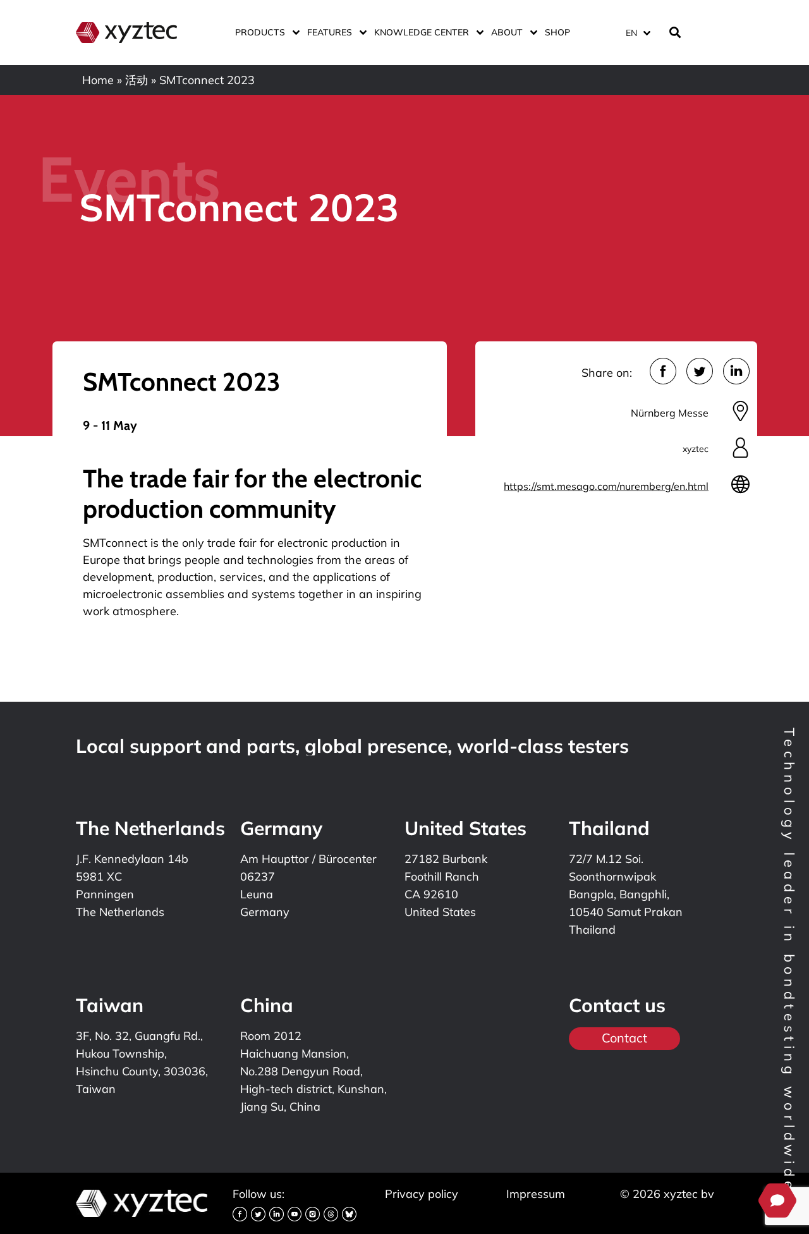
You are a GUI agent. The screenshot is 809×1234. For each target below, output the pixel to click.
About (507, 32)
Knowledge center (421, 32)
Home (98, 80)
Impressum (535, 1194)
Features (329, 32)
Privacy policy (421, 1194)
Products (260, 32)
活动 (136, 80)
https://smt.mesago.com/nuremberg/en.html (606, 486)
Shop (557, 32)
